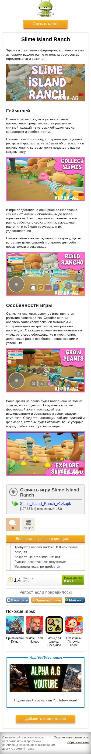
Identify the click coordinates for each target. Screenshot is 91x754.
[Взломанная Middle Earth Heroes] (34, 625)
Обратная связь (78, 742)
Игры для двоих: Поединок (54, 641)
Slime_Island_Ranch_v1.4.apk (45, 504)
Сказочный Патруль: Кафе (73, 641)
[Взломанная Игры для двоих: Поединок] (54, 625)
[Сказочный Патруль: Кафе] (74, 625)
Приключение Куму (15, 639)
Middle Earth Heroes (34, 639)
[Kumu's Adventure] (15, 625)
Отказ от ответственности (71, 737)
